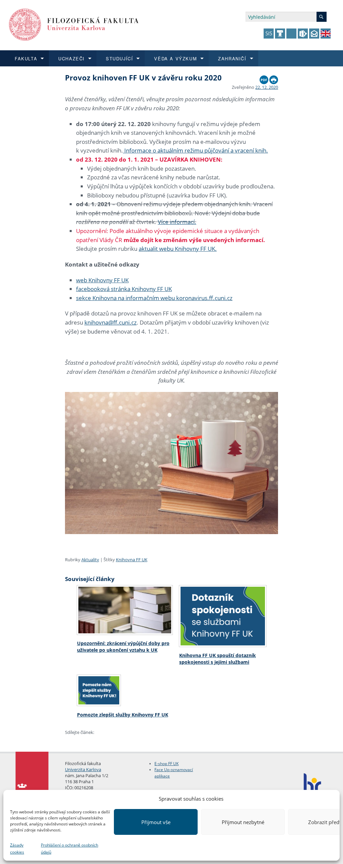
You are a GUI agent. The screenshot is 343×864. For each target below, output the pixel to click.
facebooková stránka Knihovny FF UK (124, 289)
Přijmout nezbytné (243, 822)
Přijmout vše (155, 822)
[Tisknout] (273, 78)
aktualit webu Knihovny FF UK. (178, 248)
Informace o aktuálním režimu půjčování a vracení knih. (195, 150)
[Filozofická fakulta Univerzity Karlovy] (74, 24)
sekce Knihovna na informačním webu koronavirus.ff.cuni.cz (154, 298)
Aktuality (90, 560)
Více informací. (177, 222)
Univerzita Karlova (83, 769)
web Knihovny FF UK (102, 280)
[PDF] (264, 78)
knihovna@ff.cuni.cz (110, 322)
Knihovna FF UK (131, 560)
